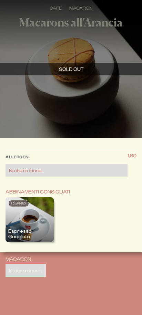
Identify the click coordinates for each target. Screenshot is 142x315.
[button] (67, 164)
